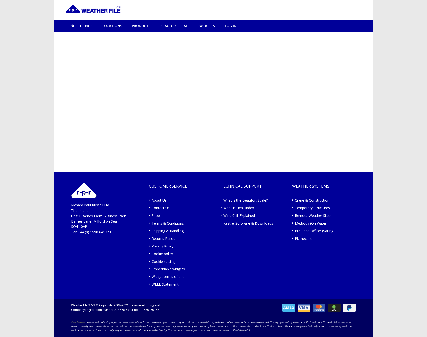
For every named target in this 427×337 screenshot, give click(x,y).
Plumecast (303, 238)
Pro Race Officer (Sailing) (315, 230)
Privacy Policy (162, 246)
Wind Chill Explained (239, 215)
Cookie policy (162, 253)
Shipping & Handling (168, 230)
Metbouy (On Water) (311, 223)
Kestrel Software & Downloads (248, 223)
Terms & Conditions (168, 223)
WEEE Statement (165, 284)
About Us (159, 200)
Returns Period (163, 238)
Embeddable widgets (168, 269)
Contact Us (161, 207)
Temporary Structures (312, 207)
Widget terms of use (168, 276)
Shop (156, 215)
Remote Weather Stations (315, 215)
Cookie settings (164, 261)
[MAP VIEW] (60, 26)
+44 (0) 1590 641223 (94, 232)
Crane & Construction (312, 200)
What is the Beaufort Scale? (245, 200)
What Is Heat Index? (239, 207)
